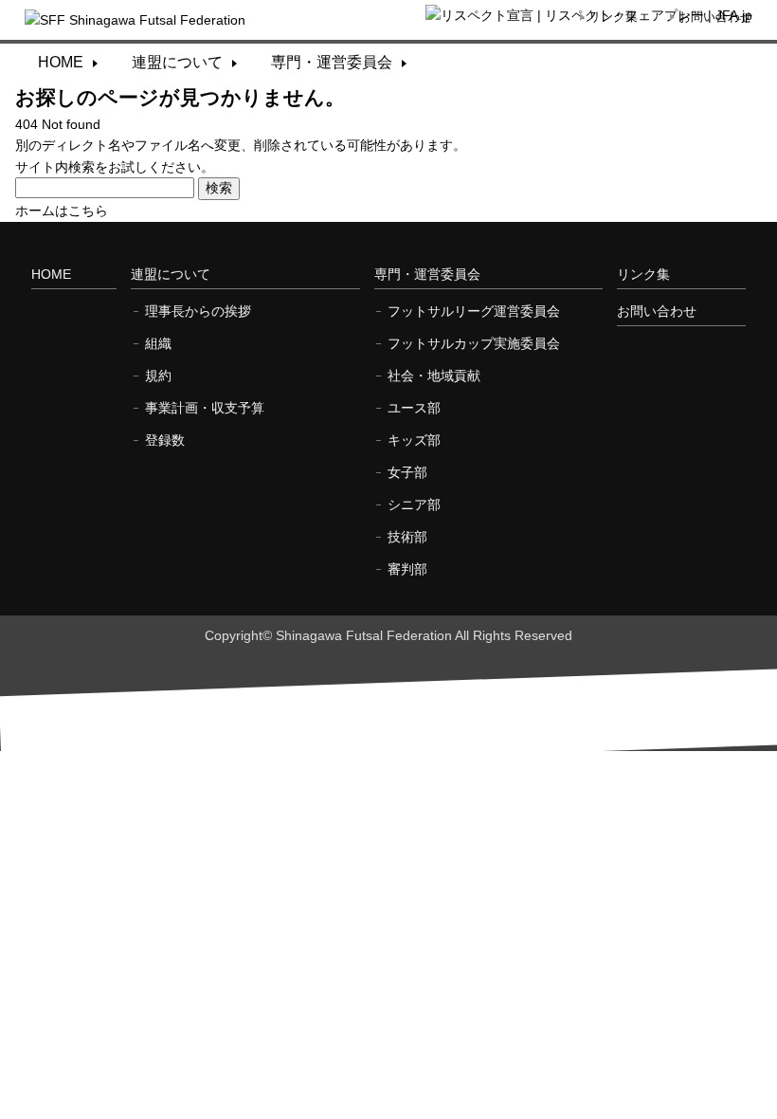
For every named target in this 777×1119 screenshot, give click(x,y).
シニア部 (414, 504)
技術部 (407, 536)
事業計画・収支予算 (204, 407)
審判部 (407, 569)
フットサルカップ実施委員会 (474, 343)
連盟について (177, 62)
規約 (158, 375)
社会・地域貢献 (434, 375)
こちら (88, 210)
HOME (60, 62)
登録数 (165, 440)
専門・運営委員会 (331, 62)
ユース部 (414, 407)
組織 (158, 343)
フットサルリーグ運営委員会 (474, 311)
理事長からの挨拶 (198, 311)
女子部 (407, 472)
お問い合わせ (715, 16)
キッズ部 (414, 440)
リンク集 (613, 16)
